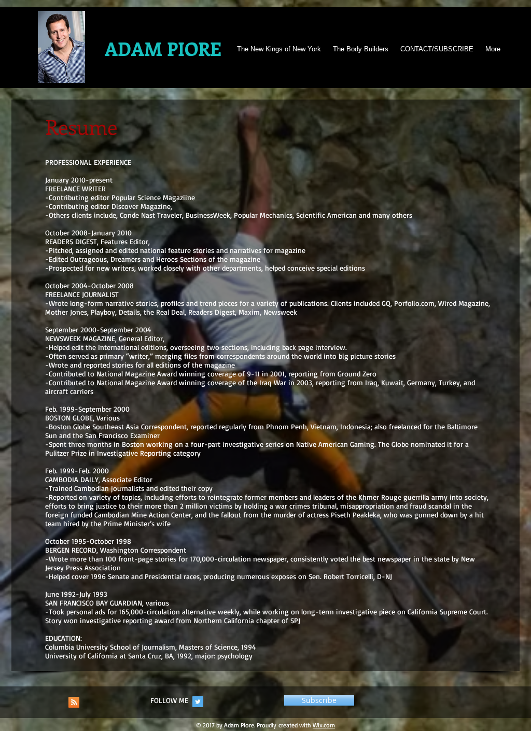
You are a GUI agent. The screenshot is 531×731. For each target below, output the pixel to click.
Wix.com (324, 725)
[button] (319, 700)
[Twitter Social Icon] (197, 701)
